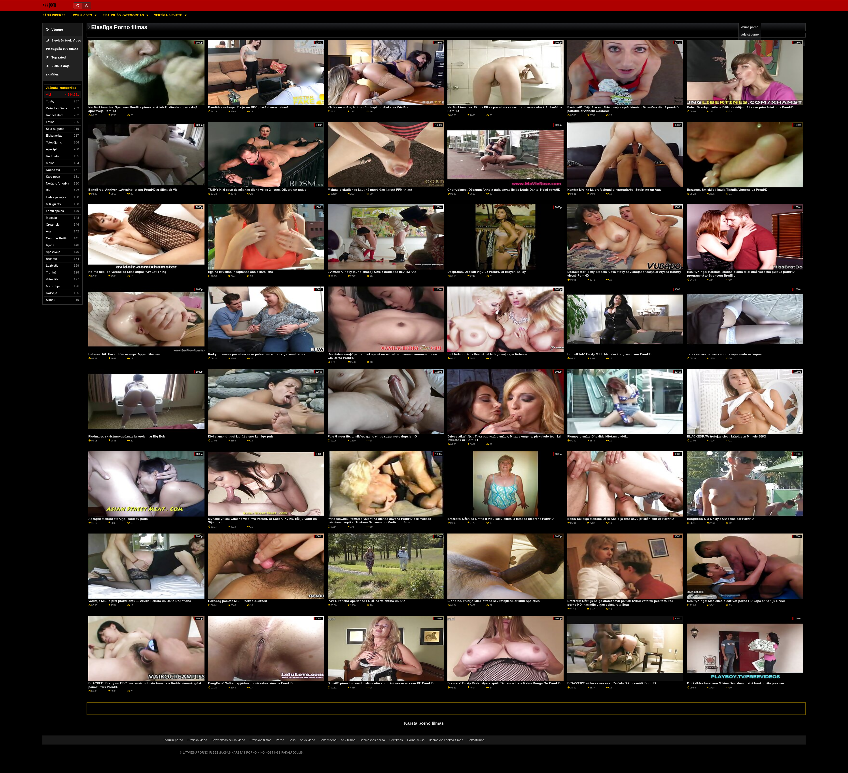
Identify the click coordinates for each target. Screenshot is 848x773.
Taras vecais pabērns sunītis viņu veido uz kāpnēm (725, 354)
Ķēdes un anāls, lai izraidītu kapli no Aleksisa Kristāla (368, 107)
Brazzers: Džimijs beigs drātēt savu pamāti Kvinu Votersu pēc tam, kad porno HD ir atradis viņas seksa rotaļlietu (620, 602)
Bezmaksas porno (372, 740)
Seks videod (328, 740)
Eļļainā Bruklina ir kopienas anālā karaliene (240, 271)
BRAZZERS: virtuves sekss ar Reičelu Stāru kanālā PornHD (611, 683)
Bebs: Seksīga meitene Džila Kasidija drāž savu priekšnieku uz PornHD (740, 107)
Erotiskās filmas (260, 740)
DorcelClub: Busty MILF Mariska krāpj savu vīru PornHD (609, 354)
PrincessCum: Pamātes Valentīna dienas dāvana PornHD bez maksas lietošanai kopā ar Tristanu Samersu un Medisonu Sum (379, 520)
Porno (280, 740)
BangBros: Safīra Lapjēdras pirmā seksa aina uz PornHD (250, 683)
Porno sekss (415, 740)
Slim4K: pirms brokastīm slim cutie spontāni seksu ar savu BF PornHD (380, 683)
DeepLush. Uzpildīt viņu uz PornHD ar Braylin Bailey (486, 271)
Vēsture (57, 29)
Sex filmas (348, 740)
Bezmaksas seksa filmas (446, 740)
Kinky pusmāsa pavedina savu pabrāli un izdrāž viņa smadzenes (256, 354)
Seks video (307, 740)
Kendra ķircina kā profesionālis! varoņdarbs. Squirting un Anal (614, 189)
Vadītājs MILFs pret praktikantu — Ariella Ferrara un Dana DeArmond (139, 601)
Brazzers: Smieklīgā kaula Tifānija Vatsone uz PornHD (727, 189)
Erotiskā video (197, 740)
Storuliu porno (173, 740)
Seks (292, 740)
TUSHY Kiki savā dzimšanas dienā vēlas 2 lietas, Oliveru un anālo (257, 189)
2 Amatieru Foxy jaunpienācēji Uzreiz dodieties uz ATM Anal (372, 271)
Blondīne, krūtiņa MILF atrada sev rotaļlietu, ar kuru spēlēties (493, 601)
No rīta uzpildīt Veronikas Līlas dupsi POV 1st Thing (127, 271)
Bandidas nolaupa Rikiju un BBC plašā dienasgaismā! (249, 107)
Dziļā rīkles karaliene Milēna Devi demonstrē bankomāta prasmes (736, 683)
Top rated (58, 57)
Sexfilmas (396, 740)
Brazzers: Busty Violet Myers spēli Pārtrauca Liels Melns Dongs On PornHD (503, 683)
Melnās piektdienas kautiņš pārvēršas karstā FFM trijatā (370, 189)
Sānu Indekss (53, 15)
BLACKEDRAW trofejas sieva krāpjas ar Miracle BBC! (726, 436)
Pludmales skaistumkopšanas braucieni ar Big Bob (126, 436)
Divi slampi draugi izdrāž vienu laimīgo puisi (241, 436)
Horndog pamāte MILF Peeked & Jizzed (237, 601)
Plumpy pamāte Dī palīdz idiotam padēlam (598, 436)
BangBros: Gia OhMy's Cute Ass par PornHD (720, 518)
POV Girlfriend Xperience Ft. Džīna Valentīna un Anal (367, 601)
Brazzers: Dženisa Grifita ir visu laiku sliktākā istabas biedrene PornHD (500, 518)
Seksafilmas (476, 740)
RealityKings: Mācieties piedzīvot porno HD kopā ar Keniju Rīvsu (736, 601)
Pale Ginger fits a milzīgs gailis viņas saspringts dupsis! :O (372, 436)
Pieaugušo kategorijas (123, 15)
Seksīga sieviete (168, 15)
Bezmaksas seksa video (228, 740)
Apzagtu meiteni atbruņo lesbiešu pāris (118, 518)
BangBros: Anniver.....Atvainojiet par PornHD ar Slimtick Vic (133, 189)
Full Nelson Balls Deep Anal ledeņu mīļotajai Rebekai (487, 354)
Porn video (83, 15)
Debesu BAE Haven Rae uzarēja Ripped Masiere (124, 354)
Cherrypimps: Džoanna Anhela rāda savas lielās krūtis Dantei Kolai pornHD (503, 189)
